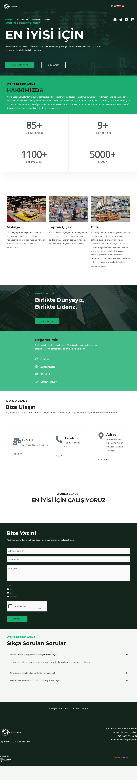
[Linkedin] (132, 20)
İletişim (47, 19)
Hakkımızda (22, 19)
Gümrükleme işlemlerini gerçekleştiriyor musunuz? (32, 673)
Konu (9, 585)
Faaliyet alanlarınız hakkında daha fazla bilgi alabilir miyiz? (35, 680)
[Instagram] (126, 20)
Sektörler (36, 19)
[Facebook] (115, 20)
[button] (68, 654)
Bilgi (12, 589)
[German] (115, 6)
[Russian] (117, 6)
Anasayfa (9, 19)
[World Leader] (11, 6)
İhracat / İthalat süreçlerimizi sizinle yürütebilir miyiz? (33, 654)
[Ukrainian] (123, 6)
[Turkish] (120, 6)
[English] (112, 6)
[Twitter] (121, 20)
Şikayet (13, 596)
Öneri (12, 593)
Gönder (17, 618)
